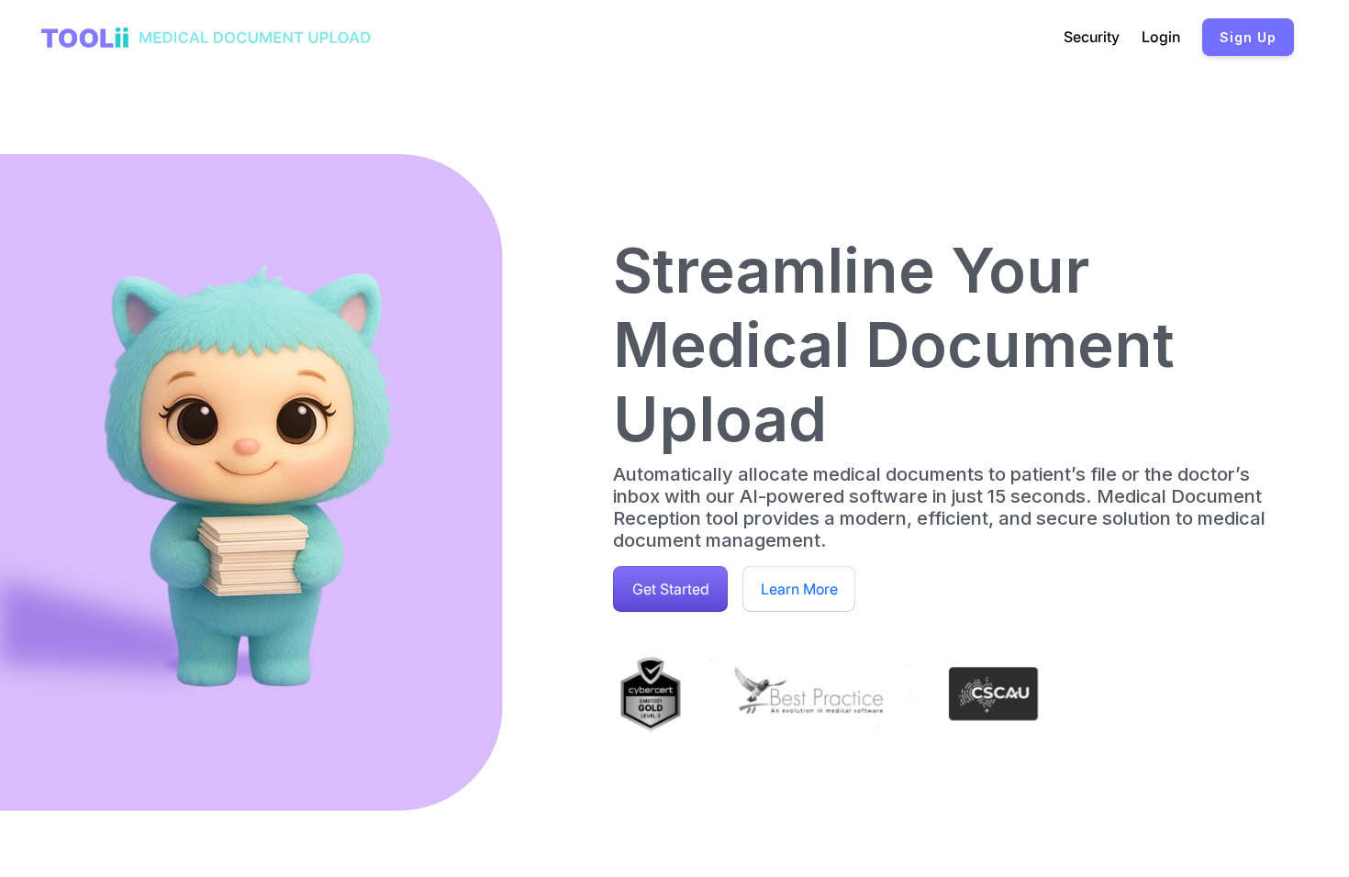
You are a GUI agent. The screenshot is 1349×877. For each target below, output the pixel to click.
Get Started (670, 589)
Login (1161, 37)
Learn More (799, 589)
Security (1092, 37)
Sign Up (1248, 37)
